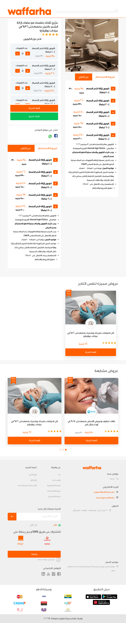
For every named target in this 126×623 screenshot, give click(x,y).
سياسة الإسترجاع (54, 496)
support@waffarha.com (104, 492)
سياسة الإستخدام (54, 491)
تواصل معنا (57, 480)
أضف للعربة (34, 108)
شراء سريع (34, 116)
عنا (59, 475)
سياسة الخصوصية (54, 485)
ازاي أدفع (34, 480)
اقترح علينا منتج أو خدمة (27, 485)
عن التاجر (84, 76)
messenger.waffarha (105, 497)
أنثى (31, 525)
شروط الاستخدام (105, 76)
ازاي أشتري (33, 475)
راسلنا (34, 554)
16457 (112, 479)
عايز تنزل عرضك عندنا (46, 560)
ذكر (55, 525)
